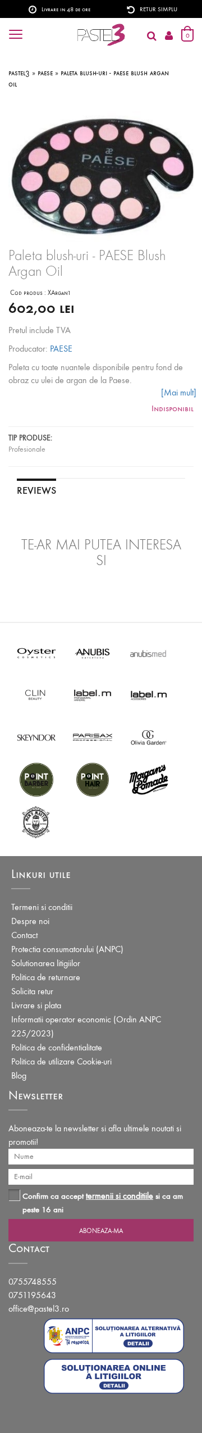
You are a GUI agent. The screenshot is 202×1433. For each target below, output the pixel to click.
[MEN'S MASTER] (36, 821)
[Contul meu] (169, 36)
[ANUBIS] (93, 652)
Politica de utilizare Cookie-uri (61, 1061)
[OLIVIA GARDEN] (149, 736)
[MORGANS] (149, 779)
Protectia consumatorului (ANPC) (67, 949)
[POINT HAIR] (93, 779)
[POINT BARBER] (36, 779)
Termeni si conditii (41, 907)
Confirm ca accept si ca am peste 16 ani (102, 1202)
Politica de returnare (45, 977)
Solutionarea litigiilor (45, 963)
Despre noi (30, 921)
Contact (24, 935)
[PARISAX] (93, 736)
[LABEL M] (93, 694)
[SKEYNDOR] (36, 736)
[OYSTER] (36, 652)
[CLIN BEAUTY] (36, 694)
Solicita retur (32, 991)
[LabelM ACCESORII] (149, 694)
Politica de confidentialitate (56, 1047)
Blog (18, 1075)
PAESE (61, 348)
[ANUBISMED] (149, 652)
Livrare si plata (36, 1005)
